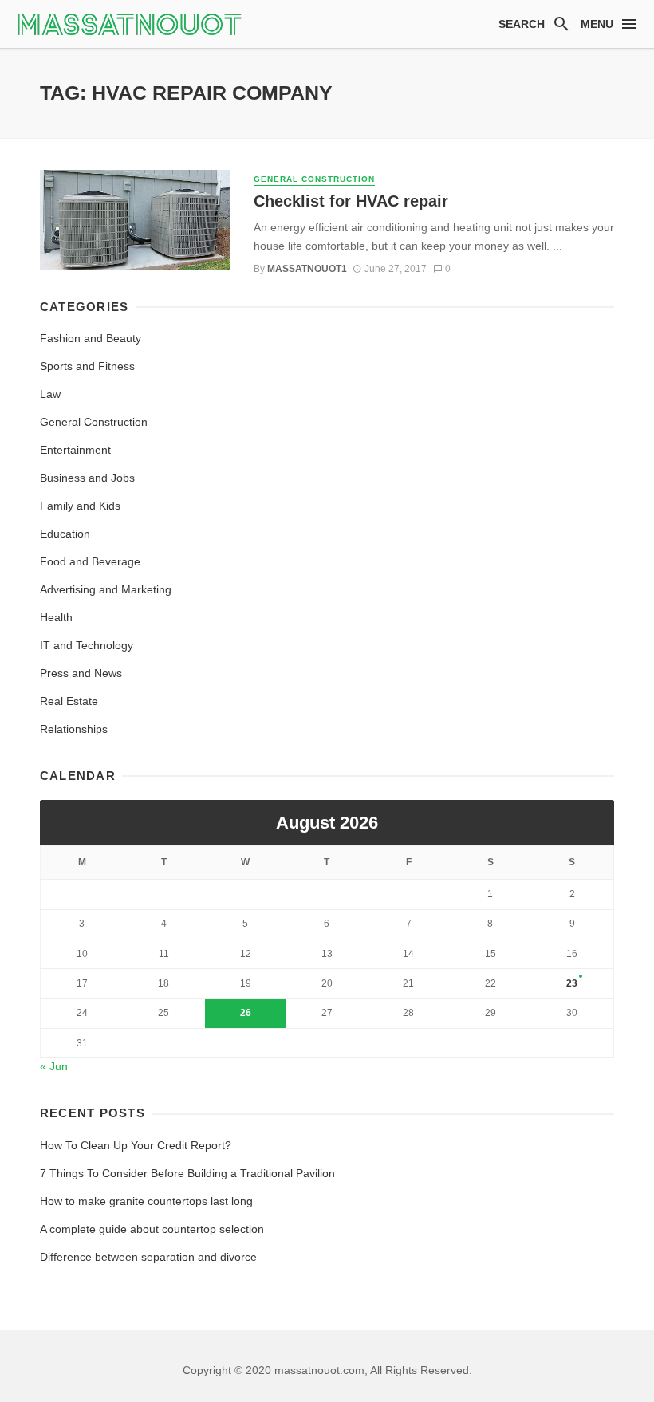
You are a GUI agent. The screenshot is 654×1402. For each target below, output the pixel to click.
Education (65, 533)
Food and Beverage (90, 561)
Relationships (74, 729)
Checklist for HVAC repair (351, 201)
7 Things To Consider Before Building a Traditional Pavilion (187, 1173)
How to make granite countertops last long (146, 1201)
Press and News (81, 673)
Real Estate (69, 701)
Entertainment (75, 449)
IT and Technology (86, 645)
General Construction (314, 179)
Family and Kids (80, 505)
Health (56, 617)
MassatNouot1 (307, 268)
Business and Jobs (87, 477)
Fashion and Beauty (90, 338)
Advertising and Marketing (105, 589)
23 (571, 983)
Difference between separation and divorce (148, 1256)
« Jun (54, 1066)
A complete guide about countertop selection (152, 1229)
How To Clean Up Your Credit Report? (135, 1145)
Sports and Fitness (87, 366)
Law (50, 394)
